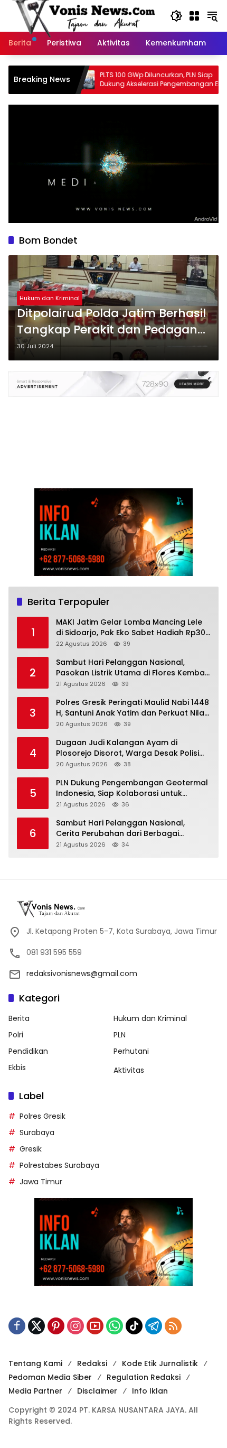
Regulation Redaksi (144, 1377)
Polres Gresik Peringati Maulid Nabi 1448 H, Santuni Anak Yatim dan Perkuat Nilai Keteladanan (132, 708)
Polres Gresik (42, 1116)
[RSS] (173, 1325)
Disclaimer (97, 1391)
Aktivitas (129, 1070)
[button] (176, 16)
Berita (19, 1018)
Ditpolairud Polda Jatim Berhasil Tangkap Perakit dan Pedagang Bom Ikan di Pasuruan (111, 321)
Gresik (31, 1149)
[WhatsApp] (114, 1325)
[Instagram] (75, 1325)
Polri (15, 1034)
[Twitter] (36, 1325)
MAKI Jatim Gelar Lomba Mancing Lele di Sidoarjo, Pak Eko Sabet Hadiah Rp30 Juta (130, 627)
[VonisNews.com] (83, 15)
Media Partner (35, 1391)
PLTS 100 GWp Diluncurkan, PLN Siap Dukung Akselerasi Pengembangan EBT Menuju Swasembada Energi (133, 80)
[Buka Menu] (194, 16)
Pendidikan (28, 1051)
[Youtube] (95, 1325)
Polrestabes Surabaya (59, 1165)
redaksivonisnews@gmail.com (81, 973)
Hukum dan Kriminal (50, 298)
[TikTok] (134, 1325)
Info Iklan (150, 1391)
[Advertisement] (113, 437)
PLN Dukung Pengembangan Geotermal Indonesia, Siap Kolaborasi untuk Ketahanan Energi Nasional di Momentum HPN (132, 788)
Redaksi (92, 1363)
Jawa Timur (41, 1181)
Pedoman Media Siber (50, 1377)
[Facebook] (16, 1325)
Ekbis (17, 1067)
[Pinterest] (56, 1325)
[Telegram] (153, 1325)
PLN (120, 1034)
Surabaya (37, 1132)
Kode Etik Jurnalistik (160, 1363)
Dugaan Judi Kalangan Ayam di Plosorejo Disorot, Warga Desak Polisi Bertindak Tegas (127, 748)
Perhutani (131, 1051)
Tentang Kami (35, 1363)
